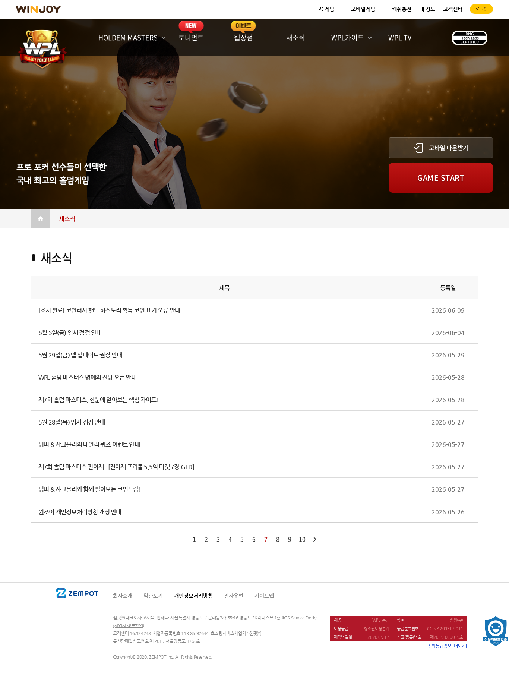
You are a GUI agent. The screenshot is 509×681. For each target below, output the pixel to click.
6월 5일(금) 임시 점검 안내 (69, 332)
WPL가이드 (347, 37)
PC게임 (326, 9)
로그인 (481, 9)
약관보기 (153, 596)
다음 (314, 539)
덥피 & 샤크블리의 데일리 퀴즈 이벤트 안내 (89, 444)
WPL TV (399, 37)
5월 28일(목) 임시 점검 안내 (71, 422)
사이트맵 (264, 596)
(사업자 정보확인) (128, 625)
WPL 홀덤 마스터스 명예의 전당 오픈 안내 (87, 377)
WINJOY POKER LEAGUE (42, 47)
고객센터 (452, 9)
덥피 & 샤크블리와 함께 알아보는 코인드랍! (89, 489)
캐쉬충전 (401, 9)
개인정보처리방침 (193, 596)
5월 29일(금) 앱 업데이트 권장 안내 (80, 355)
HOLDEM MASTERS (128, 37)
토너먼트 (191, 37)
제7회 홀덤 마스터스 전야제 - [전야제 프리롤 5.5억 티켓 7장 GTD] (116, 466)
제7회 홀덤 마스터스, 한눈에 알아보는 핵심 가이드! (98, 399)
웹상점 (243, 37)
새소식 (295, 37)
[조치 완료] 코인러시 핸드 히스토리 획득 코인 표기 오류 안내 (109, 310)
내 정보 (427, 9)
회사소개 (122, 596)
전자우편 (233, 596)
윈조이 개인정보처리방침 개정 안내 (79, 512)
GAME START (440, 177)
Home (40, 218)
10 (302, 539)
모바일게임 (363, 9)
